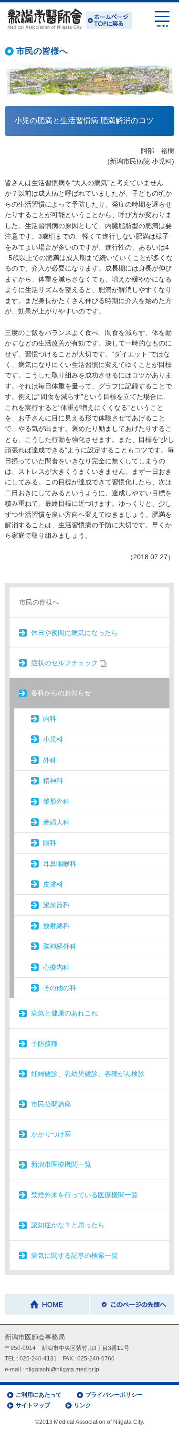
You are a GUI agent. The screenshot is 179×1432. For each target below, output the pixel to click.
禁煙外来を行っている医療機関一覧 (84, 1195)
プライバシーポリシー (114, 1394)
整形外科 (56, 801)
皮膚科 (53, 884)
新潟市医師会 (68, 19)
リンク (82, 1405)
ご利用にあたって (39, 1394)
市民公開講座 (51, 1104)
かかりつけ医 (51, 1134)
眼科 (49, 843)
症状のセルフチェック (65, 663)
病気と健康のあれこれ (64, 1013)
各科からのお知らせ (61, 693)
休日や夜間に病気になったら (74, 633)
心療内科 (56, 967)
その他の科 (59, 988)
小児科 (53, 739)
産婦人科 (56, 822)
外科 (49, 760)
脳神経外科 (59, 946)
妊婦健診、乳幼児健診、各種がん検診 (88, 1073)
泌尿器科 (56, 905)
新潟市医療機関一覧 (61, 1164)
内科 (49, 718)
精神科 (53, 780)
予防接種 (44, 1043)
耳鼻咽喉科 (59, 864)
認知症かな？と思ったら (68, 1225)
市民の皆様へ (39, 602)
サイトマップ (33, 1405)
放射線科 (56, 926)
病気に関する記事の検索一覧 (74, 1255)
